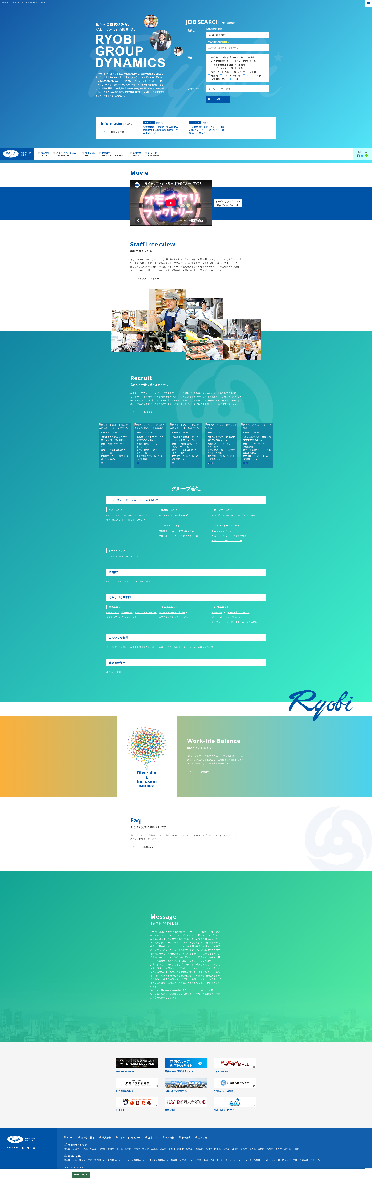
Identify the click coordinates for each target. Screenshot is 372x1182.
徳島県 (243, 1148)
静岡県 (137, 1148)
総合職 (67, 1160)
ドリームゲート (143, 581)
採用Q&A (148, 847)
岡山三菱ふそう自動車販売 (172, 612)
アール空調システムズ (239, 612)
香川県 (252, 1148)
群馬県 (84, 1148)
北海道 (67, 1148)
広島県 (226, 1148)
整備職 (174, 1160)
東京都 (102, 1148)
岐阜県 (128, 1148)
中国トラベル (132, 556)
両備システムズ (113, 581)
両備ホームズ (165, 647)
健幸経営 (205, 771)
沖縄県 (296, 1148)
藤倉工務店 (251, 621)
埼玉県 (93, 1148)
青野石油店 (126, 612)
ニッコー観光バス (136, 520)
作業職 (257, 1160)
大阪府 (180, 1148)
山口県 (235, 1148)
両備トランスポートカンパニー (227, 531)
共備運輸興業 (239, 535)
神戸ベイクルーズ (189, 535)
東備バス (132, 515)
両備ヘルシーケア (128, 617)
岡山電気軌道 (165, 515)
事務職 (97, 1160)
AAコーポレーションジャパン (226, 617)
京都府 (172, 1148)
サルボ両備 (111, 617)
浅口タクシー (248, 515)
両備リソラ (217, 612)
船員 (206, 1160)
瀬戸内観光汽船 (186, 531)
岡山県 (217, 1148)
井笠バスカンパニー (116, 520)
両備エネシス (112, 612)
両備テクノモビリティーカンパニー (176, 617)
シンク (127, 581)
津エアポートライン (168, 535)
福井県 (119, 1148)
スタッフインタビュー (148, 278)
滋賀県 (163, 1148)
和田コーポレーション (185, 647)
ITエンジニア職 (289, 1160)
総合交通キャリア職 (82, 1160)
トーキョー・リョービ (223, 621)
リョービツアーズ (115, 556)
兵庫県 (189, 1148)
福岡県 (278, 1148)
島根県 (209, 1148)
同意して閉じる (81, 1174)
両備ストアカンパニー (146, 612)
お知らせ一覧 (117, 131)
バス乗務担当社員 (112, 1160)
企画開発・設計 (307, 1160)
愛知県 (145, 1148)
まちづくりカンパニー (117, 647)
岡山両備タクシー (231, 515)
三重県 (154, 1148)
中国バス (143, 515)
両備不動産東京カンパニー (143, 647)
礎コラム (240, 621)
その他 (320, 1160)
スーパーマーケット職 (241, 1160)
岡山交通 (216, 515)
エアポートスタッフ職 (191, 1160)
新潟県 (111, 1148)
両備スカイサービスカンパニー (227, 540)
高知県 (270, 1148)
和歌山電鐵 (179, 515)
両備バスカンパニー (116, 515)
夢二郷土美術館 (113, 672)
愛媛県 (261, 1148)
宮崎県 (287, 1148)
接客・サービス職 (219, 1160)
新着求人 (148, 412)
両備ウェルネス (205, 647)
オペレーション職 (271, 1160)
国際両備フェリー (167, 531)
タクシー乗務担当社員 (134, 1160)
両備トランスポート (221, 535)
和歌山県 (199, 1148)
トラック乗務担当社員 (158, 1160)
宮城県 (76, 1148)
